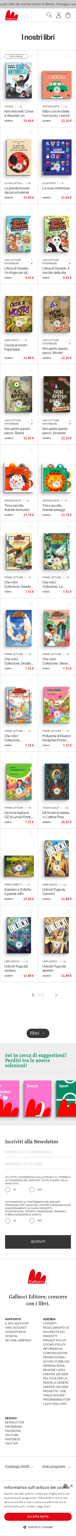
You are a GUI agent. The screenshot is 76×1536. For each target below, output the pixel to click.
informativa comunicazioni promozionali (55, 1353)
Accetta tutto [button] (38, 1516)
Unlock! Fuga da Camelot (53, 891)
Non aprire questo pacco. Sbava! (17, 431)
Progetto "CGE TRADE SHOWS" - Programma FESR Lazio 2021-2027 (56, 1398)
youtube (12, 1435)
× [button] (71, 1486)
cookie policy (54, 1344)
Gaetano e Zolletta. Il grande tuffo (18, 891)
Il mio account (17, 1323)
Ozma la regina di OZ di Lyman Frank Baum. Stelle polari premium (17, 815)
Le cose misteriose (56, 188)
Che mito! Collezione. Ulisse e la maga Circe (56, 661)
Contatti (50, 1323)
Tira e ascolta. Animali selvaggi (53, 507)
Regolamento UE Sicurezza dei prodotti (56, 1332)
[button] (38, 1527)
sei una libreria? (18, 1340)
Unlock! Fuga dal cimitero (16, 968)
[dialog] (38, 1508)
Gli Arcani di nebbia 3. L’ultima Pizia (55, 815)
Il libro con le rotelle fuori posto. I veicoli (55, 113)
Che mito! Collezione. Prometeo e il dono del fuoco (17, 738)
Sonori (10, 1085)
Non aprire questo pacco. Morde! (55, 350)
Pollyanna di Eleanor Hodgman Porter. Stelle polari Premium (56, 738)
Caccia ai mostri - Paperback (16, 347)
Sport (42, 1085)
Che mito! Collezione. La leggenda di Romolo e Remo (56, 584)
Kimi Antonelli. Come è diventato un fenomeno (19, 113)
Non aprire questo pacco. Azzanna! (55, 431)
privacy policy (54, 1340)
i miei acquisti (16, 1328)
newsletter (14, 1422)
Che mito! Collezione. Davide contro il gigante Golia (17, 584)
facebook (13, 1431)
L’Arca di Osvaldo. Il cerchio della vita (55, 270)
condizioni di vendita (15, 1334)
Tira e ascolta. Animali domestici (16, 507)
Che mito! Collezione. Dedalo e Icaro (17, 661)
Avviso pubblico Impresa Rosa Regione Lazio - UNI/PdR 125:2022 (56, 1368)
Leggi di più (43, 1506)
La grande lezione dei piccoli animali (17, 190)
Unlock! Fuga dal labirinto (54, 968)
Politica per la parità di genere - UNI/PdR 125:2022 (56, 1383)
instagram (13, 1427)
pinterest (12, 1439)
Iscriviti (38, 1242)
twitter (11, 1443)
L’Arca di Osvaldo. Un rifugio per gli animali (16, 270)
